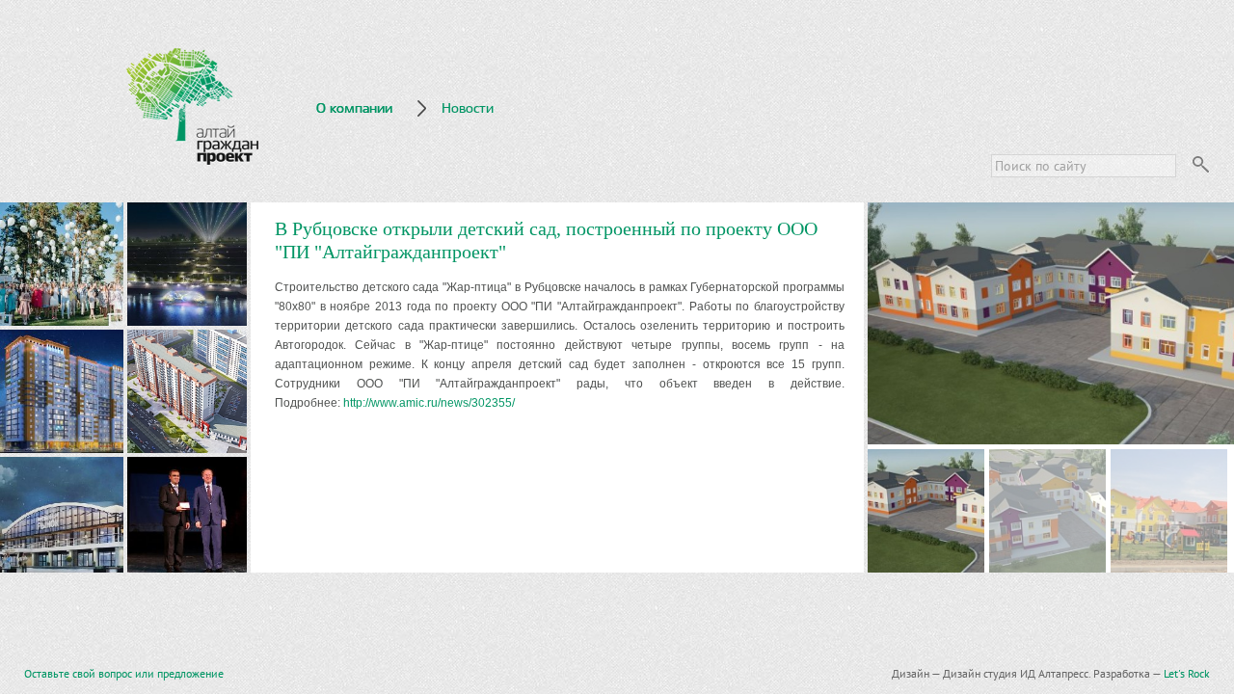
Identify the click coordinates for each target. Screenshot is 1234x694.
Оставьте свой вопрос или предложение (124, 673)
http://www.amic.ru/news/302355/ (429, 403)
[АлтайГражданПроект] (192, 107)
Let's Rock (1187, 673)
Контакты (346, 156)
